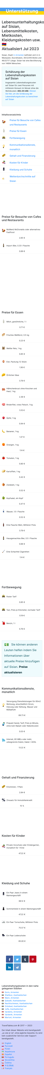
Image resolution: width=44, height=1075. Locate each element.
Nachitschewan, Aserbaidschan (18, 1003)
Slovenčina (9, 1060)
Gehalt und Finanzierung (22, 155)
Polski (7, 1049)
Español (8, 1054)
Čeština (7, 1063)
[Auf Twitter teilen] (17, 959)
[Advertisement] (22, 202)
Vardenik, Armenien (13, 1014)
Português (9, 1057)
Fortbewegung (17, 138)
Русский (8, 1046)
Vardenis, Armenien (13, 1012)
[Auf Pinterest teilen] (32, 959)
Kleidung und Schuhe (21, 169)
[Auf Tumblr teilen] (25, 959)
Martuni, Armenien (13, 1017)
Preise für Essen (18, 131)
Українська (9, 1051)
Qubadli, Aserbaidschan (15, 1000)
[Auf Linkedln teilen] (9, 966)
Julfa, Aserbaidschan (14, 1009)
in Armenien (18, 55)
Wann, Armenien (12, 998)
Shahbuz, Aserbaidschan (16, 995)
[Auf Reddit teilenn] (17, 966)
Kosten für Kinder (19, 162)
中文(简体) (9, 1065)
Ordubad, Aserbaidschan (16, 1006)
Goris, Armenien (12, 992)
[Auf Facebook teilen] (9, 959)
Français (8, 1068)
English (7, 1043)
